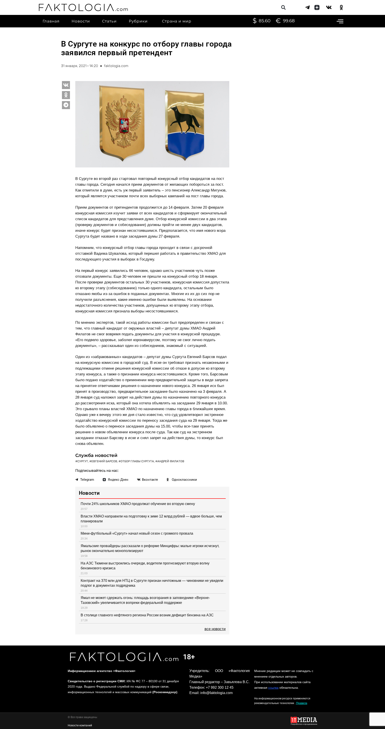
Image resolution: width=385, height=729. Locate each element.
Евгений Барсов (104, 461)
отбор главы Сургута (137, 461)
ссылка (273, 687)
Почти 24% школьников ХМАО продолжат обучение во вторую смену (138, 504)
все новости (215, 629)
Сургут (82, 461)
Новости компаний (80, 725)
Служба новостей (96, 455)
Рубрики (138, 21)
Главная (51, 21)
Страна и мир (176, 21)
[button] (283, 7)
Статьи (109, 21)
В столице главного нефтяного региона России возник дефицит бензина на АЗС (147, 615)
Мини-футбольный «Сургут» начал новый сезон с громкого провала (137, 533)
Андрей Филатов (170, 461)
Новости (81, 21)
